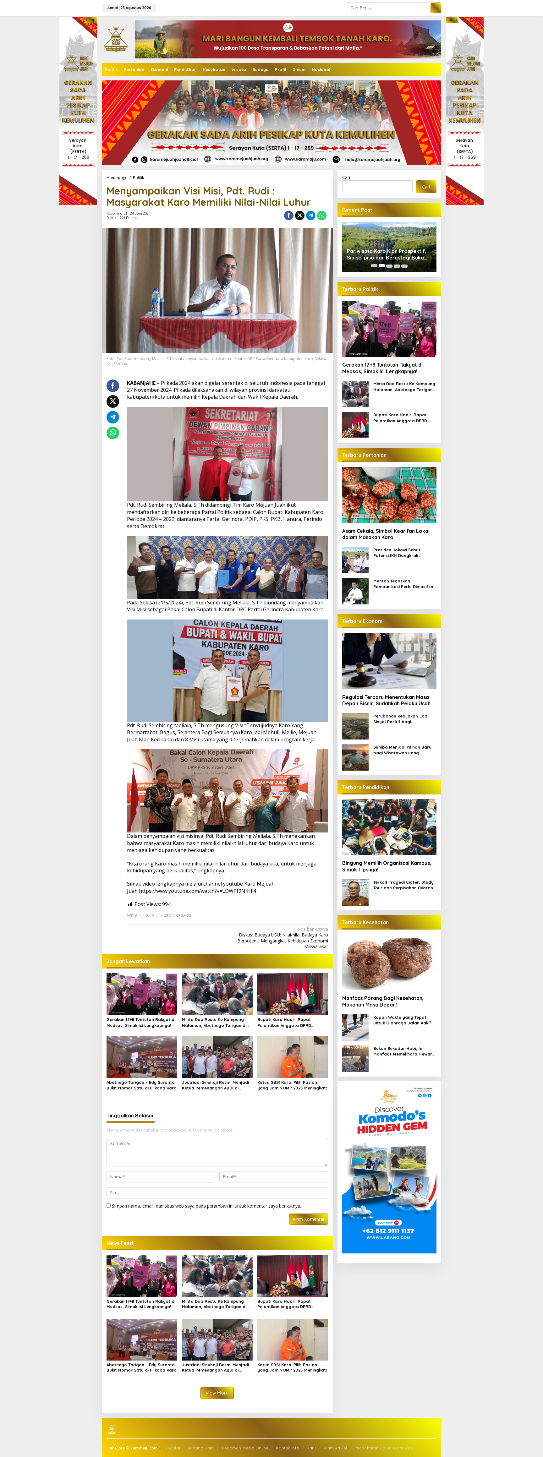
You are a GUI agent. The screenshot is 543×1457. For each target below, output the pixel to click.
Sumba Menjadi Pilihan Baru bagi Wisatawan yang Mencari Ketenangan (402, 750)
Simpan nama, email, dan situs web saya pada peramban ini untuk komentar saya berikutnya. (206, 1206)
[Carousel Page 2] (382, 265)
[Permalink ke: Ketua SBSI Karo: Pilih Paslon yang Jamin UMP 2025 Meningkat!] (292, 1056)
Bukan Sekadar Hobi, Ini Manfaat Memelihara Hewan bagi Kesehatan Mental (403, 1050)
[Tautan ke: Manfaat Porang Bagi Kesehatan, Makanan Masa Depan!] (389, 962)
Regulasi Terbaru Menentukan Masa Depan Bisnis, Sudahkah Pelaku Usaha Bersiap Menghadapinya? (388, 700)
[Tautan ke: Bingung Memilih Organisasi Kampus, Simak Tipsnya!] (389, 827)
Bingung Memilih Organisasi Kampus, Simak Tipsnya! (386, 866)
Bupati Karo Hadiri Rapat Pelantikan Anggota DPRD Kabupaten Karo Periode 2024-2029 (289, 1022)
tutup (91, 19)
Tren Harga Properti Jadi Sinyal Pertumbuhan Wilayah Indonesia (386, 254)
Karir (311, 1447)
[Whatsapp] (321, 215)
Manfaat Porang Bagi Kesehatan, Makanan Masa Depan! (383, 1001)
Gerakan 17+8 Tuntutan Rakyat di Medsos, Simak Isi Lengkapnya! (141, 1022)
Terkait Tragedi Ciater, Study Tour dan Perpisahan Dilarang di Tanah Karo (404, 884)
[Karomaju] (116, 39)
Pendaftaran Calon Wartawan (383, 1447)
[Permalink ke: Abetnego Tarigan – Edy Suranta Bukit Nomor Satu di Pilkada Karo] (142, 1056)
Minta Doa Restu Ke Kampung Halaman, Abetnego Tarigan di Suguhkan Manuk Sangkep (214, 1022)
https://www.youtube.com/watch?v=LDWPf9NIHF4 (197, 890)
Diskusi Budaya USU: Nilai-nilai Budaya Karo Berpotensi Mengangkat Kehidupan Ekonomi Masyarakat (282, 937)
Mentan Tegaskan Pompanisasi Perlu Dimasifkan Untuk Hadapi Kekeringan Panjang (404, 583)
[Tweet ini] (299, 215)
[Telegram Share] (310, 215)
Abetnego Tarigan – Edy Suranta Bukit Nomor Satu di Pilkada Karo (142, 1085)
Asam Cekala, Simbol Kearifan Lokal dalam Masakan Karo (386, 533)
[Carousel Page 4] (397, 265)
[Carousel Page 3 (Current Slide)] (389, 265)
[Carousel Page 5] (404, 265)
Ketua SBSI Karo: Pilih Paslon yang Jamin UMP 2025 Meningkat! (292, 1085)
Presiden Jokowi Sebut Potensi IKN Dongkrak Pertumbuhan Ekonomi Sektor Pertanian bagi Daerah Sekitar (404, 552)
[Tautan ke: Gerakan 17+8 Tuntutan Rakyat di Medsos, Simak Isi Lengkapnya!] (389, 329)
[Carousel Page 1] (374, 265)
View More (217, 1393)
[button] (436, 8)
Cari (346, 177)
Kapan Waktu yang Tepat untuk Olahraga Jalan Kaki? (402, 1019)
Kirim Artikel (335, 1447)
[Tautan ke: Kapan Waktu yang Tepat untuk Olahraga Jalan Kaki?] (355, 1027)
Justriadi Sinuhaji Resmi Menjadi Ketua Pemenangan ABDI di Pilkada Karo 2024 (215, 1085)
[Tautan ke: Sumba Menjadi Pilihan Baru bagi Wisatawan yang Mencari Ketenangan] (355, 757)
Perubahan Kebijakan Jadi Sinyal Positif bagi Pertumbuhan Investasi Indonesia (400, 718)
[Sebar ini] (288, 215)
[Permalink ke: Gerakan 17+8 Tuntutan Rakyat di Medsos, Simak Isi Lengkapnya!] (142, 993)
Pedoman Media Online (245, 1447)
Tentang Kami (201, 1447)
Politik (111, 218)
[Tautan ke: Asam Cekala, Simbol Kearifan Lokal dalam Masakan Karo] (389, 495)
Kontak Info (287, 1447)
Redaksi (172, 1447)
